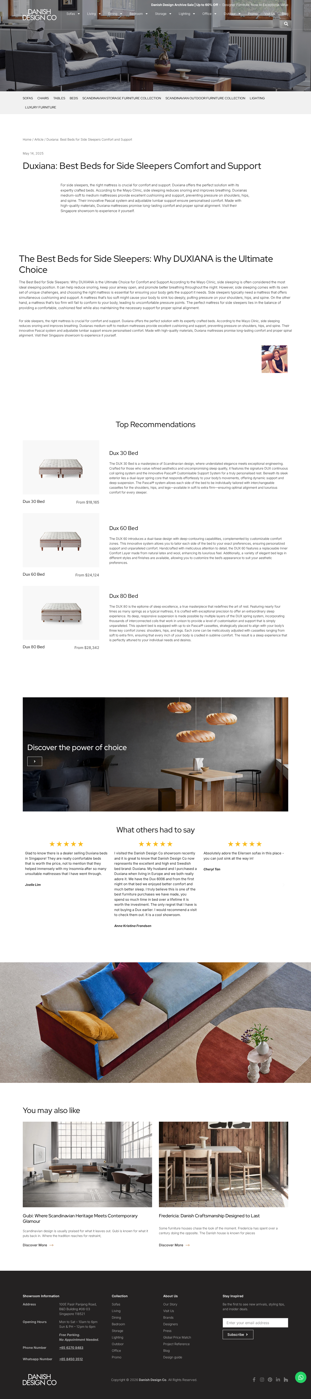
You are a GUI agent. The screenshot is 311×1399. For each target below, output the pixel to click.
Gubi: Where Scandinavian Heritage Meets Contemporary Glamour (80, 1218)
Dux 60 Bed (34, 574)
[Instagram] (262, 1379)
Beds (74, 98)
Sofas (70, 14)
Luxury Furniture (40, 107)
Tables (59, 98)
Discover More (35, 1245)
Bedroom (136, 14)
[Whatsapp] (300, 1377)
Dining (112, 14)
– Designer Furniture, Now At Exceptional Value (219, 5)
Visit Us (269, 14)
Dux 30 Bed (34, 501)
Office (207, 14)
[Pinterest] (270, 1379)
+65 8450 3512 (71, 1359)
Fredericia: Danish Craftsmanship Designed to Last (209, 1216)
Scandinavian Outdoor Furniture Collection (205, 98)
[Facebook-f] (254, 1379)
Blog (285, 14)
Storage (160, 14)
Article (38, 139)
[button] (34, 761)
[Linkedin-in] (278, 1379)
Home (27, 139)
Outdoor (230, 14)
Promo (252, 14)
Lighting (184, 14)
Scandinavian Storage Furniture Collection (121, 98)
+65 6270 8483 (71, 1347)
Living (91, 14)
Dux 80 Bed (34, 646)
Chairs (43, 98)
